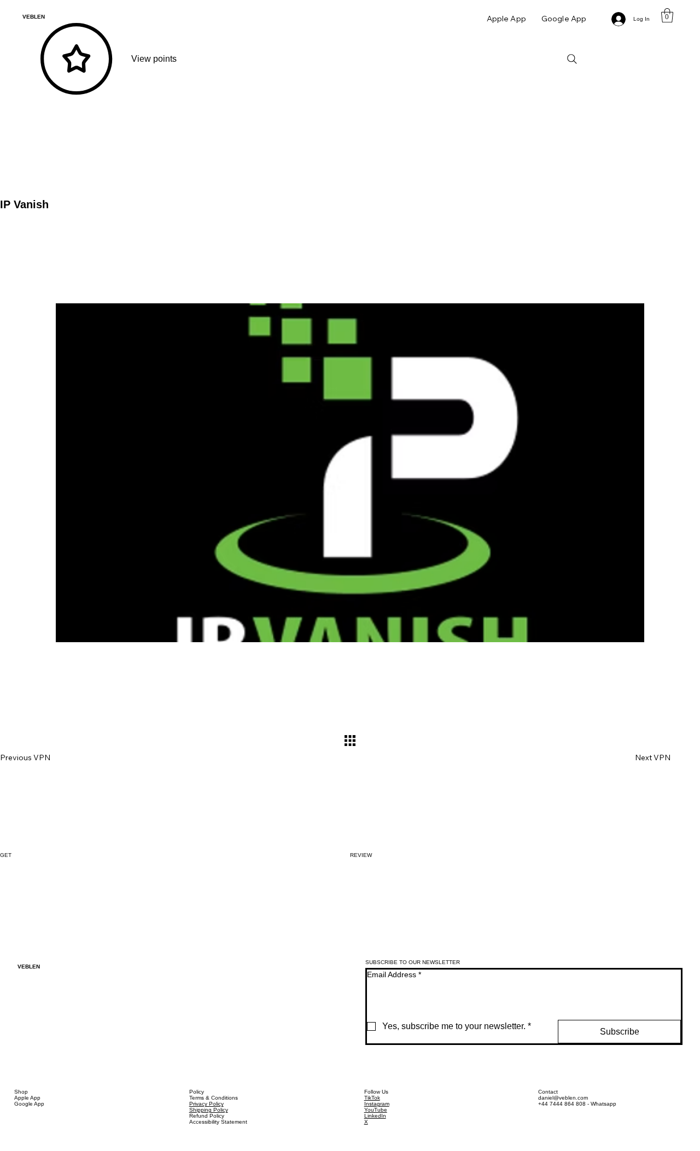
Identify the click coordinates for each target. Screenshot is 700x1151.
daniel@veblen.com (563, 1098)
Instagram (376, 1104)
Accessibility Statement (218, 1122)
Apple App (27, 1098)
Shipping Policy (208, 1110)
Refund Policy (206, 1116)
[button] (667, 15)
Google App (29, 1104)
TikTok (372, 1098)
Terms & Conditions (213, 1098)
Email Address (394, 974)
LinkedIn (375, 1116)
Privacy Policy (206, 1104)
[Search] (572, 59)
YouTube (375, 1110)
